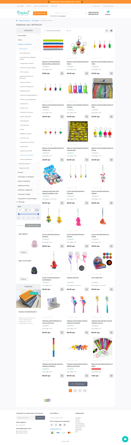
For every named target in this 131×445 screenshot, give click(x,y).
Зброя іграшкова (25, 116)
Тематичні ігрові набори (27, 67)
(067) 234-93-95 (93, 12)
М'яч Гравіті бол (97, 277)
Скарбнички (24, 103)
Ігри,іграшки (35, 20)
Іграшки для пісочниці (27, 142)
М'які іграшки (24, 72)
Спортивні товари (24, 194)
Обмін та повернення (41, 6)
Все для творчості (24, 163)
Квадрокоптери (25, 91)
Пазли (22, 129)
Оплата (28, 6)
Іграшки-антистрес (26, 151)
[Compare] (61, 44)
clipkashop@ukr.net (55, 429)
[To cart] (62, 73)
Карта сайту (78, 427)
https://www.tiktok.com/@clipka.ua (64, 425)
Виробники (78, 429)
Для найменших (25, 53)
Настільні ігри (24, 138)
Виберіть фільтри (33, 225)
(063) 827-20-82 (93, 14)
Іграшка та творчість (24, 20)
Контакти (54, 6)
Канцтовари (22, 35)
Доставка (20, 6)
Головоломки (24, 146)
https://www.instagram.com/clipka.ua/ (56, 425)
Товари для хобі (24, 168)
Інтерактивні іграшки (27, 63)
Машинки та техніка (26, 112)
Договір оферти (79, 423)
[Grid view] (111, 30)
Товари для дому (23, 185)
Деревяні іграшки (25, 133)
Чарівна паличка (73, 277)
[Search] (52, 13)
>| (84, 390)
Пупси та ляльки (25, 82)
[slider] (19, 214)
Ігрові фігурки (24, 121)
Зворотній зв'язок (80, 425)
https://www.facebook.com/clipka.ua (51, 425)
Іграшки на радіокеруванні (28, 95)
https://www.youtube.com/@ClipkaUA (60, 425)
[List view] (107, 30)
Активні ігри (24, 108)
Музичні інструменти (26, 86)
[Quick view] (61, 37)
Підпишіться (40, 417)
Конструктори (24, 125)
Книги (20, 40)
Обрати (23, 252)
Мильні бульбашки (26, 159)
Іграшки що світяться (26, 155)
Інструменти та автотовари (27, 198)
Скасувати (20, 225)
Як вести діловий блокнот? (28, 311)
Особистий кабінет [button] (108, 6)
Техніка (20, 172)
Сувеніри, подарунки (25, 190)
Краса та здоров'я (24, 181)
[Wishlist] (61, 41)
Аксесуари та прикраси (26, 177)
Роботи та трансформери (28, 99)
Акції (76, 431)
